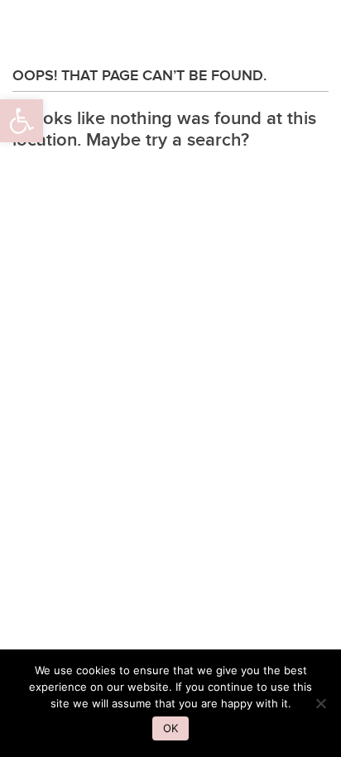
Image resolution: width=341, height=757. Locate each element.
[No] (320, 703)
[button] (21, 120)
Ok (170, 728)
